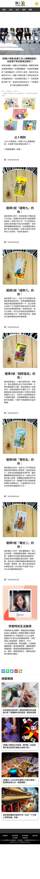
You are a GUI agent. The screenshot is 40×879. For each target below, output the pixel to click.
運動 (30, 9)
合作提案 (15, 838)
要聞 (4, 9)
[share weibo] (16, 671)
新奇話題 (8, 91)
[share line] (7, 671)
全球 (10, 9)
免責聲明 (5, 835)
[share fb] (3, 671)
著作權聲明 (25, 835)
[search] (36, 4)
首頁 (3, 91)
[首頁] (20, 3)
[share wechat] (20, 671)
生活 (17, 9)
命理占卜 (16, 91)
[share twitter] (11, 671)
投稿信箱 (25, 838)
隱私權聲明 (15, 835)
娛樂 (23, 9)
